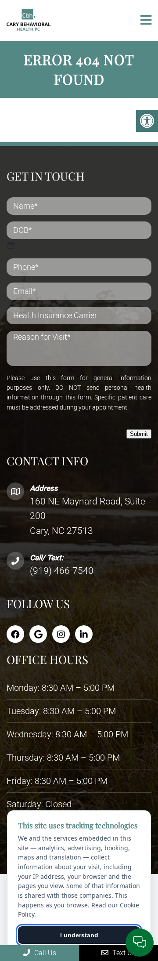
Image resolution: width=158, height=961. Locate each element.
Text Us (123, 953)
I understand (79, 935)
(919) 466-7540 (61, 571)
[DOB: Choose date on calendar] (11, 245)
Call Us (44, 953)
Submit (139, 434)
